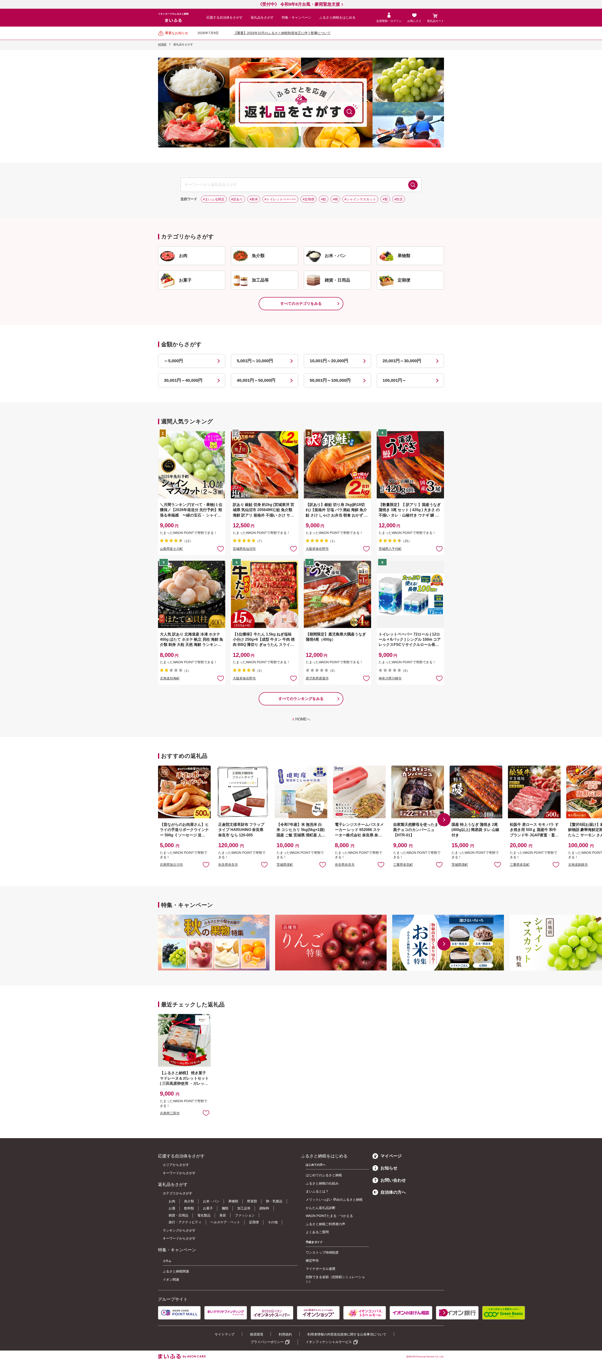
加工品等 (243, 1208)
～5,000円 (173, 360)
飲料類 (189, 1208)
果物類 (233, 1201)
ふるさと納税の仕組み (322, 1183)
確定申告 (312, 1260)
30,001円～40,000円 (183, 380)
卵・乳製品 (274, 1201)
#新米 (254, 199)
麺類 (225, 1208)
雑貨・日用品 (178, 1215)
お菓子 (208, 1208)
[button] (444, 819)
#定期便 (308, 199)
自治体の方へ (393, 1192)
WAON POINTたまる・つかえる (329, 1216)
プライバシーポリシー (267, 1342)
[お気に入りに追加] (220, 548)
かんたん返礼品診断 (320, 1208)
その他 (273, 1222)
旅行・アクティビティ (185, 1222)
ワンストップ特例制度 (322, 1252)
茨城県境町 (285, 864)
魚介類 (189, 1201)
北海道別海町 (170, 678)
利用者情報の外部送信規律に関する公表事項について (346, 1334)
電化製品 (203, 1215)
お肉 (172, 1201)
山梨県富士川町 (171, 549)
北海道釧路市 (578, 864)
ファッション (245, 1215)
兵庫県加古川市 (171, 864)
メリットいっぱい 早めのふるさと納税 (334, 1199)
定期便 (254, 1222)
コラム (167, 1261)
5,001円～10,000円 (255, 360)
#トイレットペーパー (280, 199)
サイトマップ (224, 1334)
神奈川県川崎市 (390, 678)
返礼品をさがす (262, 17)
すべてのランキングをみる (301, 699)
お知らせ (388, 1168)
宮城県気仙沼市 (244, 549)
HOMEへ (302, 719)
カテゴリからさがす (177, 1193)
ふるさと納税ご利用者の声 (325, 1224)
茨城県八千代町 (390, 549)
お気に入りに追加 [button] (220, 548)
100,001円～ (394, 380)
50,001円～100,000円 (330, 380)
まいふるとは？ (317, 1191)
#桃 (335, 199)
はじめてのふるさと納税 (324, 1175)
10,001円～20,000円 (329, 360)
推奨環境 (256, 1334)
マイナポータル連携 (320, 1269)
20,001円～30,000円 (402, 360)
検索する (413, 185)
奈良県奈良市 (228, 864)
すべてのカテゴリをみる (301, 304)
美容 (222, 1215)
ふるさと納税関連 (176, 1271)
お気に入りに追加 (206, 864)
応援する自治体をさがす (224, 17)
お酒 (172, 1208)
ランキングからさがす (179, 1230)
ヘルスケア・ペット (225, 1222)
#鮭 (323, 199)
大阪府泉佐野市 (317, 549)
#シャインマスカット (360, 199)
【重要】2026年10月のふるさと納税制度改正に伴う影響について (282, 33)
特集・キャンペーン (296, 17)
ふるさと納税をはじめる (337, 17)
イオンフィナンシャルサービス (329, 1342)
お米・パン (211, 1201)
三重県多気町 (403, 864)
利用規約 (285, 1334)
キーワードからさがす (179, 1173)
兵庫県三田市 (170, 1113)
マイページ (391, 1156)
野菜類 (252, 1201)
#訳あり (237, 199)
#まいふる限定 (214, 199)
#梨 (385, 199)
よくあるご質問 (317, 1232)
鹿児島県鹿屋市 (317, 678)
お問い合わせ (393, 1180)
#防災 (398, 199)
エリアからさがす (176, 1165)
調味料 (264, 1208)
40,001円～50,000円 (256, 380)
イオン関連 (171, 1279)
